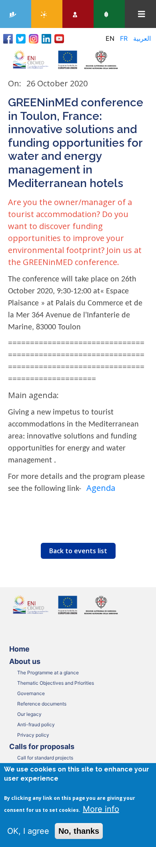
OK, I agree (28, 831)
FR (124, 38)
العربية (142, 38)
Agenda (100, 487)
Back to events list (78, 550)
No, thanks (78, 831)
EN (110, 38)
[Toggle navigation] (141, 14)
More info (101, 809)
